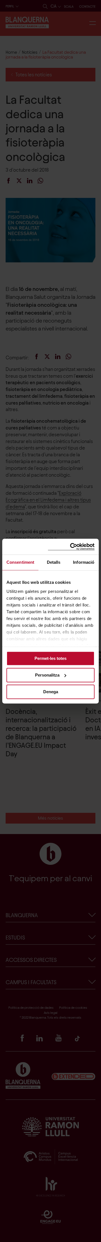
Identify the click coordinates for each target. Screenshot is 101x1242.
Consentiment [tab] (20, 562)
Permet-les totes (50, 658)
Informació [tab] (83, 562)
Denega (50, 691)
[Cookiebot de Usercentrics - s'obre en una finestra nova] (71, 546)
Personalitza (47, 675)
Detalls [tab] (54, 562)
